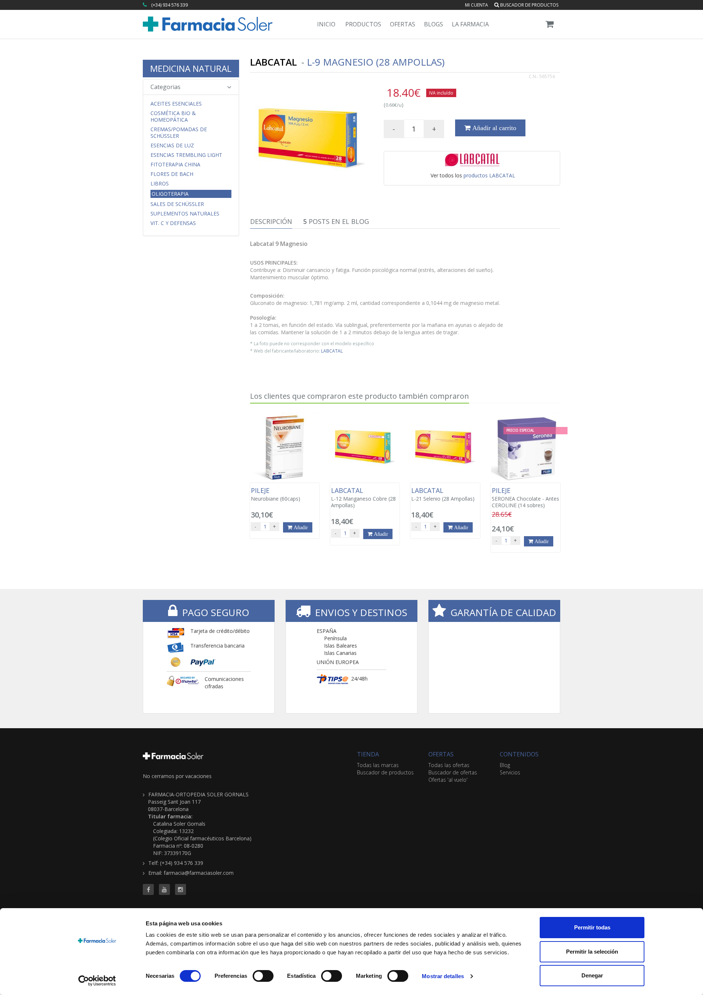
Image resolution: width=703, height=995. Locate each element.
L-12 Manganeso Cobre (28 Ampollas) (363, 498)
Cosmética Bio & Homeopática (173, 116)
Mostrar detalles (443, 976)
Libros (159, 183)
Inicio (326, 24)
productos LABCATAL (489, 175)
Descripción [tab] (271, 221)
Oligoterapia (170, 193)
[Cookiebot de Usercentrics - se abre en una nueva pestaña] (97, 980)
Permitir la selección (592, 951)
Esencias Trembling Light (186, 155)
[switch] (263, 976)
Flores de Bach (171, 174)
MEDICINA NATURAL (190, 68)
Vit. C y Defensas (173, 223)
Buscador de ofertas (452, 772)
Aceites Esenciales (176, 103)
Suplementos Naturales (184, 213)
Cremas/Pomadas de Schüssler (178, 132)
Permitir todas (592, 927)
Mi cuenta (476, 5)
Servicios (510, 772)
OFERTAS (441, 754)
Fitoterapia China (175, 164)
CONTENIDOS (519, 754)
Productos (363, 24)
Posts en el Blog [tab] (336, 221)
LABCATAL (332, 351)
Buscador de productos (528, 5)
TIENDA (368, 754)
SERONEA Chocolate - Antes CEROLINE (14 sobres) (525, 498)
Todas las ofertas (448, 765)
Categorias (165, 87)
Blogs (433, 24)
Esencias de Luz (172, 145)
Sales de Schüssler (177, 204)
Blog (505, 765)
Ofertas (402, 24)
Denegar (592, 975)
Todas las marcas (378, 765)
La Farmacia (470, 24)
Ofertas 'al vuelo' (448, 779)
